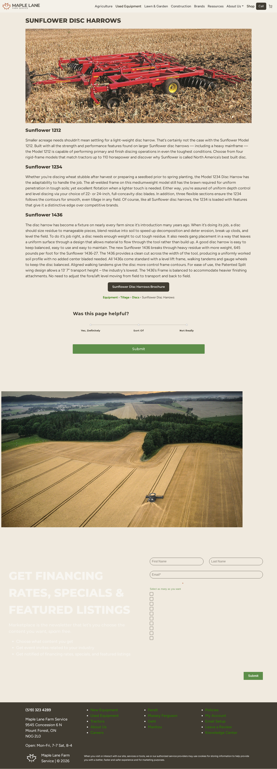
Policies (211, 710)
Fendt (153, 710)
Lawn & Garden (156, 6)
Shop (251, 6)
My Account (215, 715)
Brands (199, 6)
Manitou (155, 727)
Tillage (124, 297)
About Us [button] (233, 6)
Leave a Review (218, 727)
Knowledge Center (221, 732)
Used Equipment (128, 6)
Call (261, 6)
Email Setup (215, 721)
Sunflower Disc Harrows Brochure (138, 287)
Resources (215, 6)
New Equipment (104, 710)
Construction (181, 6)
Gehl (152, 721)
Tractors (97, 721)
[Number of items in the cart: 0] (270, 6)
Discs (135, 297)
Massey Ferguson (162, 715)
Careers (96, 732)
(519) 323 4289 (38, 710)
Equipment (110, 297)
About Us (98, 727)
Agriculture (103, 6)
